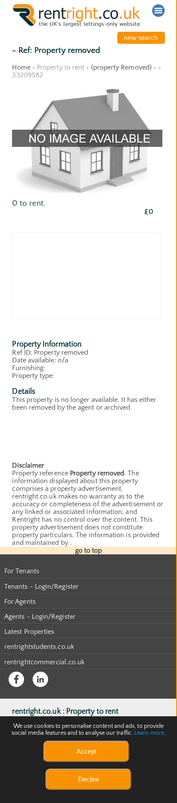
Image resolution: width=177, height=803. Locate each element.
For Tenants (21, 571)
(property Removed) (121, 67)
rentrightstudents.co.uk (39, 647)
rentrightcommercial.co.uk (44, 662)
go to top (88, 550)
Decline (88, 779)
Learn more (149, 733)
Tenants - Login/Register (41, 586)
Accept (86, 751)
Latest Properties (29, 632)
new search (141, 38)
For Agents (20, 601)
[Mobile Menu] (158, 10)
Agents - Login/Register (40, 616)
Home (21, 67)
